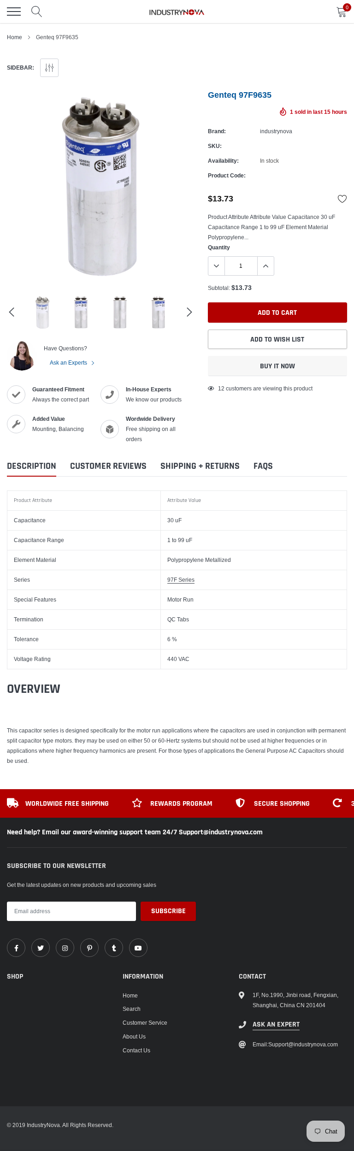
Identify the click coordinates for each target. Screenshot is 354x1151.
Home (14, 37)
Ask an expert (276, 1024)
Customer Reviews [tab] (108, 466)
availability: (223, 160)
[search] (36, 11)
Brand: (217, 131)
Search (132, 1008)
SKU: (215, 145)
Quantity (219, 247)
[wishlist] (342, 198)
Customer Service (145, 1022)
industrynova (276, 131)
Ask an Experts (69, 362)
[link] (16, 948)
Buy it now (277, 366)
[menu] (14, 11)
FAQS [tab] (263, 466)
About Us (134, 1036)
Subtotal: (219, 287)
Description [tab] (31, 466)
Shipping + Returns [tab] (200, 466)
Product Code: (227, 175)
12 (221, 388)
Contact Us (136, 1050)
